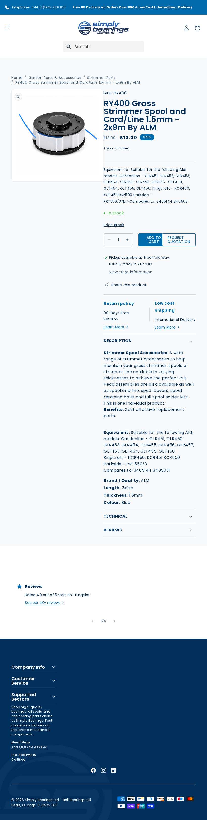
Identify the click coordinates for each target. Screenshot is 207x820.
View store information (130, 271)
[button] (7, 28)
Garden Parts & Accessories (55, 78)
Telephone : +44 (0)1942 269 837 (39, 7)
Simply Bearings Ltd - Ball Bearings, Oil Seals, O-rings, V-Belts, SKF (51, 802)
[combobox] (103, 46)
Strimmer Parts (101, 78)
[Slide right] (114, 621)
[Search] (68, 46)
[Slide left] (92, 621)
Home (16, 78)
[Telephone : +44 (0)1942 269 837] (7, 7)
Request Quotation (178, 239)
